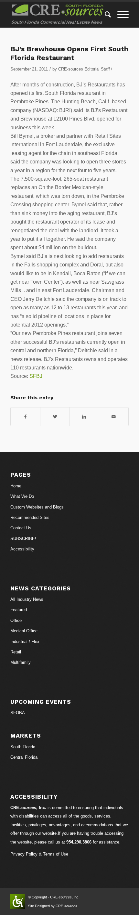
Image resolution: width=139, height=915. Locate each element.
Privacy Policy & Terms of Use (39, 854)
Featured (18, 609)
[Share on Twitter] (55, 416)
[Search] (104, 15)
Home (15, 485)
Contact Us (20, 527)
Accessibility (22, 549)
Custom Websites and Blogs (37, 507)
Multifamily (20, 662)
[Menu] (120, 15)
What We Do (22, 496)
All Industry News (26, 599)
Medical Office (23, 630)
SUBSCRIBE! (23, 538)
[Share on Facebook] (25, 416)
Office (16, 620)
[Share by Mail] (113, 416)
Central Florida (23, 757)
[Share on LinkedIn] (84, 416)
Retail (15, 652)
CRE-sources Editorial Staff (84, 69)
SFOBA (17, 712)
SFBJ (35, 376)
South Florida (22, 746)
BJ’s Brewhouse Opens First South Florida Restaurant (69, 53)
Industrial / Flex (24, 641)
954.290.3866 (78, 842)
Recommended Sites (29, 517)
